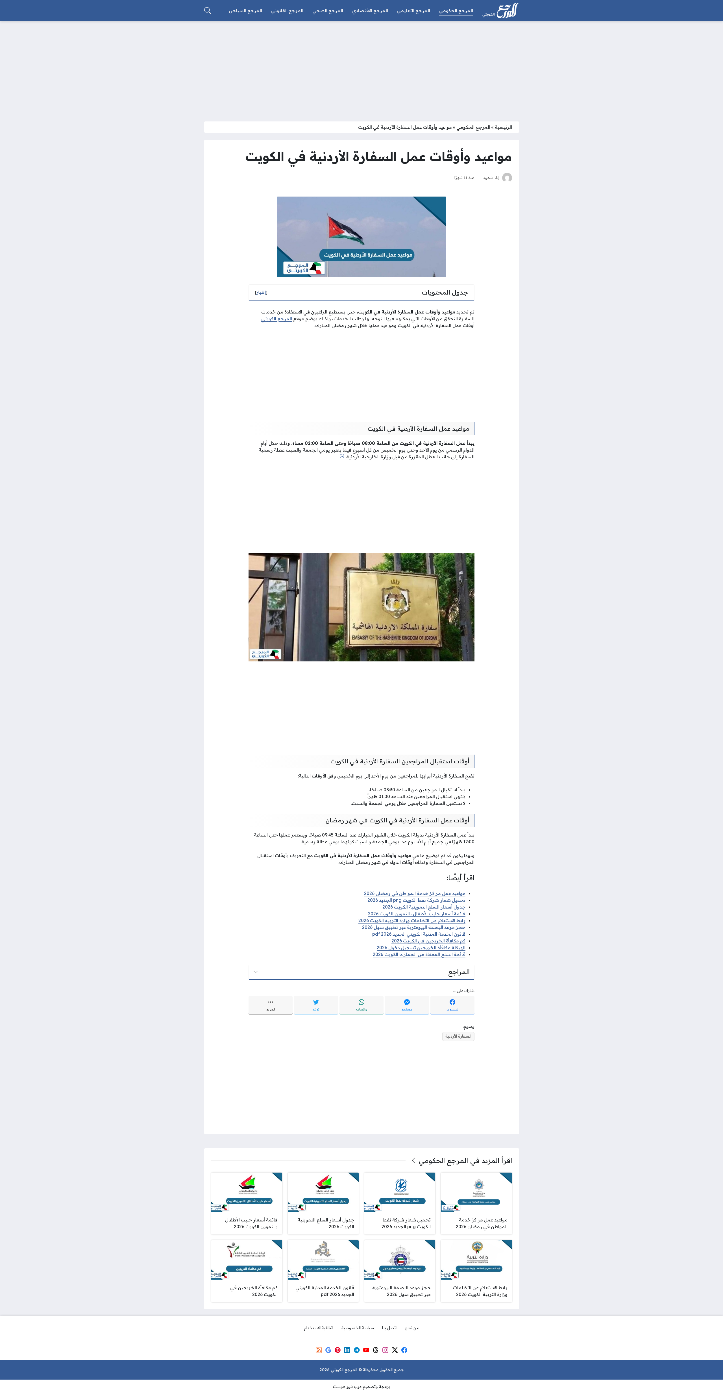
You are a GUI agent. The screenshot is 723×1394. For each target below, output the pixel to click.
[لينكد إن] (347, 1350)
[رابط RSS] (319, 1350)
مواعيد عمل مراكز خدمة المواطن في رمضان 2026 (414, 893)
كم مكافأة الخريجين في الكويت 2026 (428, 941)
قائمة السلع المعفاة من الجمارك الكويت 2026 (419, 954)
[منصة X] (395, 1350)
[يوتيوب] (366, 1350)
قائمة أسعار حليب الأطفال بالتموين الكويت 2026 (416, 913)
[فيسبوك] (404, 1350)
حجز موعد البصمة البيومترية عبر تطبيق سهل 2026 (413, 927)
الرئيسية (503, 127)
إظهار (261, 292)
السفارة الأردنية (458, 1036)
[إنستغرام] (385, 1350)
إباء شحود (491, 177)
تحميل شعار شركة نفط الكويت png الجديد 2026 (416, 900)
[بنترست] (338, 1350)
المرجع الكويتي (276, 318)
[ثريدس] (376, 1350)
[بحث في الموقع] (207, 10)
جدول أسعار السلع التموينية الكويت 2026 (423, 907)
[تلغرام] (357, 1350)
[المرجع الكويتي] (500, 11)
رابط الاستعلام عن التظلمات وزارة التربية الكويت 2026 (411, 920)
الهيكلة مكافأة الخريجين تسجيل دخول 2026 (421, 947)
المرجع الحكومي (473, 127)
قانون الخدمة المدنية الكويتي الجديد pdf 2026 (418, 934)
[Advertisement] (361, 67)
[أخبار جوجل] (328, 1350)
